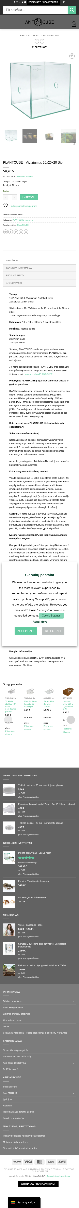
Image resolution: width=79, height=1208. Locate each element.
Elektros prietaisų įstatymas (16, 1014)
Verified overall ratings (27, 863)
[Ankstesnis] (9, 89)
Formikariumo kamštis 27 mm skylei (30, 703)
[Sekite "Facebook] (14, 2)
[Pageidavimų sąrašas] (63, 2)
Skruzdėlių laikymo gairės (15, 1050)
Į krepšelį (28, 197)
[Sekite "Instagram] (17, 2)
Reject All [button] (53, 631)
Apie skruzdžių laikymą (14, 1063)
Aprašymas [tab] (12, 261)
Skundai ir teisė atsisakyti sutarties (20, 1148)
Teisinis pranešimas (12, 1001)
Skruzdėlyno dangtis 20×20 (49, 703)
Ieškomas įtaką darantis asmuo (18, 1112)
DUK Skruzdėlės (11, 1069)
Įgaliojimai (7, 1099)
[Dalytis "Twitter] (16, 231)
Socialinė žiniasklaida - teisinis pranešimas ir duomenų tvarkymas (35, 1033)
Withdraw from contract (38, 1184)
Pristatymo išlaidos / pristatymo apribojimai (24, 1136)
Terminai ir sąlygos (62, 1169)
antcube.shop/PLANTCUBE (38, 374)
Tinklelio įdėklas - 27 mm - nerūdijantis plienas (10, 706)
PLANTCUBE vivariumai (46, 35)
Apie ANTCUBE (10, 1093)
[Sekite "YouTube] (25, 2)
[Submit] (72, 10)
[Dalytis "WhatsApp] (5, 231)
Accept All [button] (25, 631)
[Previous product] (42, 41)
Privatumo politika (39, 1169)
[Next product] (37, 41)
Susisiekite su (10, 1086)
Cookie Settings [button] (51, 615)
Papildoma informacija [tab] (19, 268)
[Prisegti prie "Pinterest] (26, 231)
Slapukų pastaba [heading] (39, 575)
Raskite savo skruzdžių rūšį (17, 1056)
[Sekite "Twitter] (22, 2)
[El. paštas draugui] (21, 231)
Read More (40, 621)
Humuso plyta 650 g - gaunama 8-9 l (68, 705)
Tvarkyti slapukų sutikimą (58, 1176)
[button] (43, 2)
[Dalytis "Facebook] (10, 231)
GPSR (6, 1026)
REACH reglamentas (13, 1007)
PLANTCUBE (23, 225)
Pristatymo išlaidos (24, 176)
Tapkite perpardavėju (13, 1118)
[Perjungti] (73, 1001)
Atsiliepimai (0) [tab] (14, 283)
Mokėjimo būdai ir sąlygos (15, 1142)
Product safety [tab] (15, 275)
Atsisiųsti (7, 1105)
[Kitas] (69, 89)
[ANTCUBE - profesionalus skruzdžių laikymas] (39, 22)
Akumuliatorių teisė (12, 1020)
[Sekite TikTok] (19, 2)
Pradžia (25, 35)
